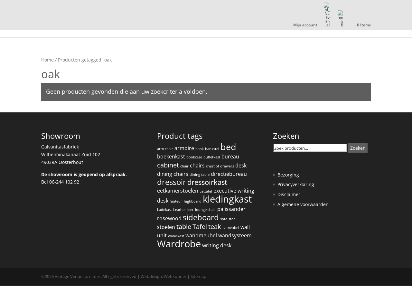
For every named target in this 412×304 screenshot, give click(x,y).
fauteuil (176, 201)
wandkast (176, 236)
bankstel (212, 149)
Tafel (199, 226)
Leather (179, 209)
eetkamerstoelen (177, 190)
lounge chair (205, 209)
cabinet (168, 165)
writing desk (216, 245)
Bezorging (288, 175)
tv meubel (230, 227)
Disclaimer (288, 194)
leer (190, 209)
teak (214, 226)
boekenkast (171, 156)
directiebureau (229, 173)
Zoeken (358, 148)
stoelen (166, 227)
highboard (192, 201)
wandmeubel (201, 235)
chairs (197, 165)
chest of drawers (220, 166)
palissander (231, 209)
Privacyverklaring (295, 184)
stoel (233, 219)
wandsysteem (235, 235)
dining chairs (172, 173)
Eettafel (206, 191)
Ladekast (164, 209)
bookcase (194, 157)
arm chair (165, 149)
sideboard (201, 217)
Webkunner (175, 276)
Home (47, 60)
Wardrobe (179, 243)
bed (228, 147)
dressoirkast (207, 182)
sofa (223, 219)
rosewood (169, 218)
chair (184, 166)
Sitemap (198, 276)
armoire (184, 148)
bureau (230, 156)
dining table (200, 174)
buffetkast (211, 157)
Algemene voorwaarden (303, 204)
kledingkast (227, 199)
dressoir (171, 182)
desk (241, 165)
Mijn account (305, 25)
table (183, 226)
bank (199, 149)
